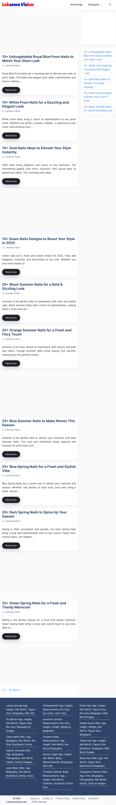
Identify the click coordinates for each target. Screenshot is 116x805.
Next (17, 690)
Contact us (47, 798)
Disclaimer (93, 798)
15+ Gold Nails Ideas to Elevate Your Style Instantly (36, 150)
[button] (110, 4)
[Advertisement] (39, 32)
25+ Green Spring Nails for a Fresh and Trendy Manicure (34, 605)
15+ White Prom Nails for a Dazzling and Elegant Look (35, 104)
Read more (11, 90)
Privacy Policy (63, 798)
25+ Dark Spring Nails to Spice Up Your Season (34, 514)
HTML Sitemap (39, 801)
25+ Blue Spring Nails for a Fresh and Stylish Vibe (39, 469)
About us (34, 798)
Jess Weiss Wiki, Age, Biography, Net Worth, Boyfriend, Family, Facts (19, 772)
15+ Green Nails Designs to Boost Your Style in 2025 (38, 241)
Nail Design (76, 4)
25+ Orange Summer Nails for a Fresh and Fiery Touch (36, 332)
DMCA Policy (79, 798)
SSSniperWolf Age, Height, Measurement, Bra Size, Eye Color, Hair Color (58, 709)
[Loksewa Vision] (18, 4)
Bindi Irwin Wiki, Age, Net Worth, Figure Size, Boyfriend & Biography (94, 762)
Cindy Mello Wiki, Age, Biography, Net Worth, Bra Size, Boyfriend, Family (21, 740)
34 (10, 690)
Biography (93, 4)
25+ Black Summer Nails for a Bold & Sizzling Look (32, 286)
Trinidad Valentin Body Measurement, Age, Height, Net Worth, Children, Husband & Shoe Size (58, 779)
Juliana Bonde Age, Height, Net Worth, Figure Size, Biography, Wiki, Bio (20, 709)
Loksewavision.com (16, 801)
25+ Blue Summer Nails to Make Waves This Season (38, 423)
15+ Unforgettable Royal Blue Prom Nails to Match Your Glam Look (38, 59)
